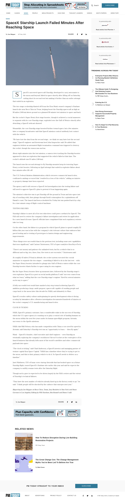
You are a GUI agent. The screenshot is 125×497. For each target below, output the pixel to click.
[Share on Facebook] (77, 34)
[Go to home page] (13, 6)
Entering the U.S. (101, 102)
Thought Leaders (76, 13)
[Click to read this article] (24, 441)
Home (8, 13)
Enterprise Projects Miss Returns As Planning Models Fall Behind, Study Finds (106, 78)
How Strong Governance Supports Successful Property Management (105, 114)
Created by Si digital (113, 495)
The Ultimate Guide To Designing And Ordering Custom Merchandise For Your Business (106, 91)
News (26, 13)
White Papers (101, 13)
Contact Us (71, 495)
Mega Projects (48, 13)
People (35, 13)
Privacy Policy (56, 495)
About (27, 495)
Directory (115, 13)
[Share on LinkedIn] (86, 34)
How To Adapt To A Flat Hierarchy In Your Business (107, 126)
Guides (17, 13)
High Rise (61, 13)
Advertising (40, 495)
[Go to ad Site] (55, 6)
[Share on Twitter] (82, 34)
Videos (89, 13)
